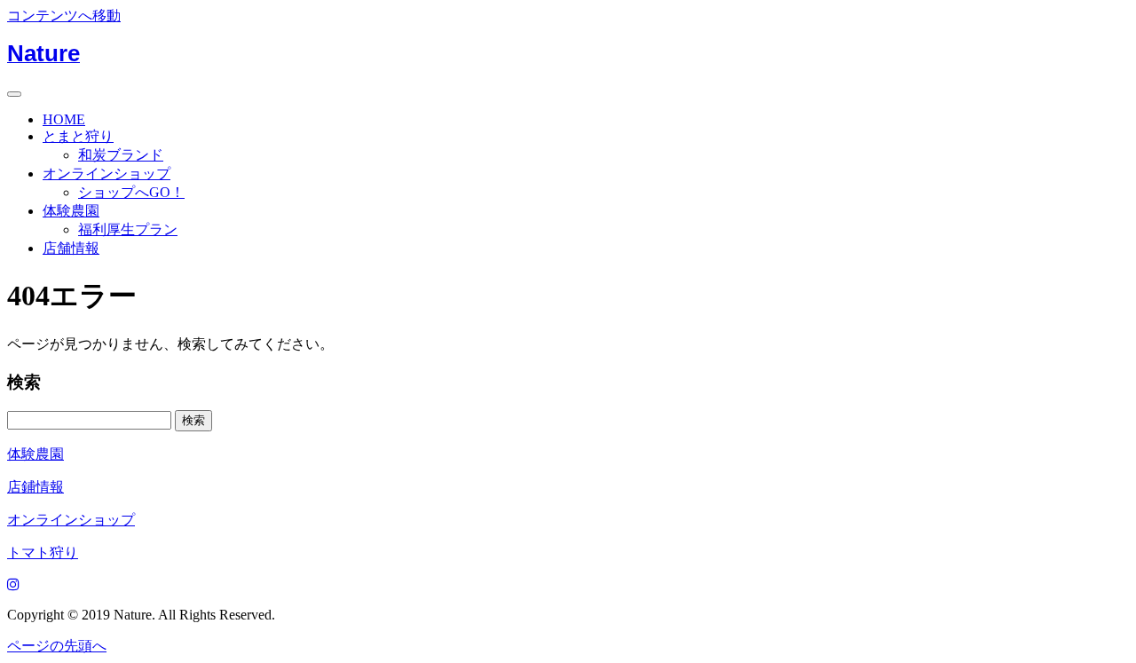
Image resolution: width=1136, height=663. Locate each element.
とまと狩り (78, 136)
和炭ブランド (120, 154)
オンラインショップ (106, 173)
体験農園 (71, 210)
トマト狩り (42, 552)
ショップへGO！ (131, 192)
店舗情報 (71, 248)
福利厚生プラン (128, 229)
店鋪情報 (35, 486)
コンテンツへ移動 (64, 15)
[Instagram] (13, 584)
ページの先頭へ (56, 645)
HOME (64, 119)
